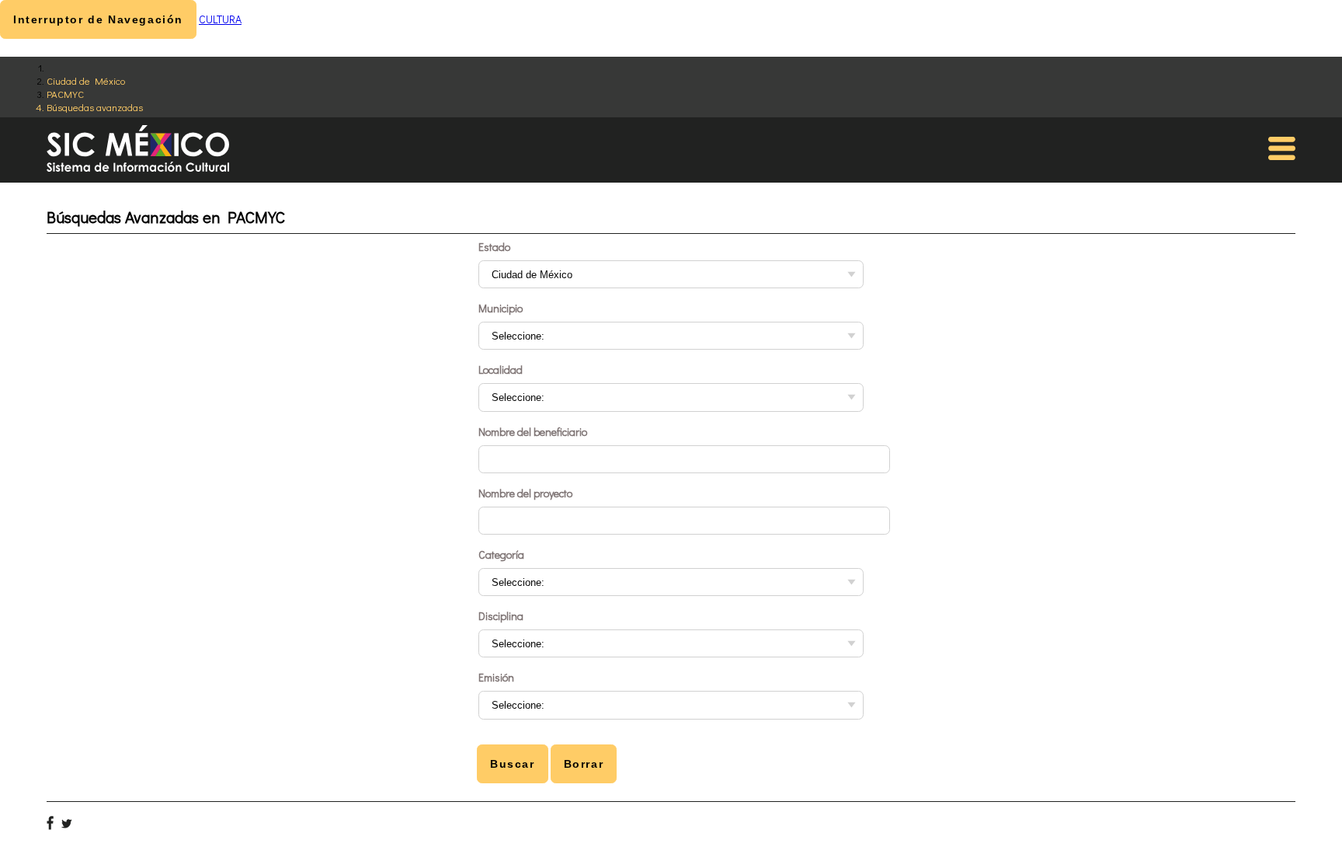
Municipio (500, 308)
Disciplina (500, 615)
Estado (494, 246)
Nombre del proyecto (525, 493)
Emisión (496, 677)
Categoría (501, 554)
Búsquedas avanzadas (95, 106)
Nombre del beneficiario (532, 431)
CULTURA (220, 19)
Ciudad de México (86, 80)
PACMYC (65, 93)
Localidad (500, 369)
